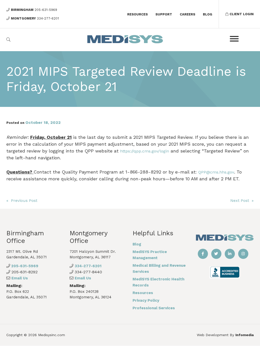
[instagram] (243, 254)
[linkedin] (230, 254)
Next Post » (242, 200)
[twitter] (216, 254)
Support (163, 14)
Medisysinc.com (51, 335)
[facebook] (203, 254)
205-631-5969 (24, 266)
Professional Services (154, 308)
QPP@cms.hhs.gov (216, 172)
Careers (187, 14)
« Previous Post (21, 200)
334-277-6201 (88, 266)
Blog (207, 14)
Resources (137, 14)
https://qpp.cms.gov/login (144, 151)
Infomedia (244, 335)
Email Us (19, 278)
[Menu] (234, 39)
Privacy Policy (146, 300)
